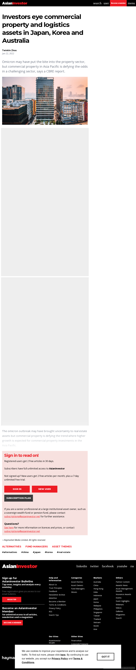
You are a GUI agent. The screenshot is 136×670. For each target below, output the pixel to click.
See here (9, 527)
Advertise (53, 598)
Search (119, 618)
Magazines (120, 614)
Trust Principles (55, 588)
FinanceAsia (76, 640)
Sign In (17, 489)
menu (131, 3)
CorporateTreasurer (79, 644)
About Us (53, 584)
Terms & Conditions (57, 605)
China (96, 585)
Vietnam (97, 622)
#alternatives (9, 552)
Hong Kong (98, 588)
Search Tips (54, 615)
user (106, 3)
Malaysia (97, 605)
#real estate (63, 552)
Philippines (98, 609)
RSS (50, 611)
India (96, 592)
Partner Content (123, 582)
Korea (96, 602)
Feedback (53, 591)
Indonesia (98, 595)
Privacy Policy (55, 608)
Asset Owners (77, 585)
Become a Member (57, 601)
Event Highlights (122, 601)
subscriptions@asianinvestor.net (22, 516)
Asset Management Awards (124, 589)
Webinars (120, 604)
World (96, 626)
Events (119, 598)
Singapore (98, 612)
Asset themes (62, 546)
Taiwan (97, 615)
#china (25, 552)
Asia (95, 629)
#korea (49, 552)
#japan (37, 552)
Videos (119, 608)
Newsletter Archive (57, 594)
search (97, 3)
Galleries (119, 611)
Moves (74, 592)
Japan (96, 599)
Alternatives (11, 546)
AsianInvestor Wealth (55, 641)
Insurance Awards (123, 594)
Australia (97, 582)
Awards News (122, 585)
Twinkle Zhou (9, 50)
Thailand (97, 619)
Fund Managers (37, 546)
